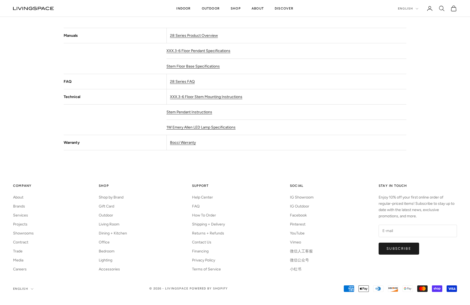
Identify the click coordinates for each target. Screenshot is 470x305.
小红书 (295, 269)
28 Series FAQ (182, 81)
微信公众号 (299, 260)
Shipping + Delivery (208, 224)
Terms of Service (206, 269)
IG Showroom (302, 197)
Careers (20, 269)
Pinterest (297, 224)
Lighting (105, 260)
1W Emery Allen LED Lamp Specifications (201, 127)
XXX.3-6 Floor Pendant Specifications (198, 50)
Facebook (298, 215)
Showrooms (23, 233)
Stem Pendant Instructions (189, 112)
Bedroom (107, 251)
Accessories (109, 269)
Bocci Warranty (183, 142)
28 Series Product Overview (194, 35)
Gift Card (106, 206)
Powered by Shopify (209, 288)
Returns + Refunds (208, 233)
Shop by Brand (111, 197)
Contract (20, 242)
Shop (236, 8)
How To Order (204, 215)
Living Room (109, 224)
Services (20, 215)
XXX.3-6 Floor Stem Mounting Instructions (206, 96)
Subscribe (398, 248)
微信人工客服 (301, 251)
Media (18, 260)
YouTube (297, 233)
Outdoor (211, 8)
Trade (18, 251)
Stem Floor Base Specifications (193, 66)
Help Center (202, 197)
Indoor (183, 8)
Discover (284, 8)
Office (104, 242)
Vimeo (295, 242)
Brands (19, 206)
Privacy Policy (203, 260)
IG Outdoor (299, 206)
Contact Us (201, 242)
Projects (20, 224)
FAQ (196, 206)
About (258, 8)
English (405, 8)
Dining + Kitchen (113, 233)
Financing (200, 251)
